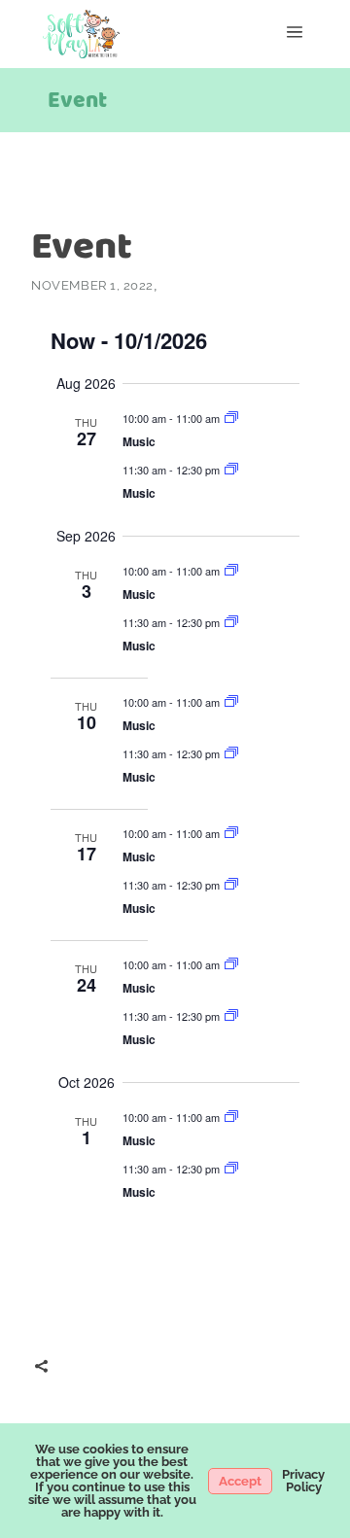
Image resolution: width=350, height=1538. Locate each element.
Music (139, 441)
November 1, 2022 (92, 285)
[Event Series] (231, 418)
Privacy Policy (303, 1480)
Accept (240, 1481)
